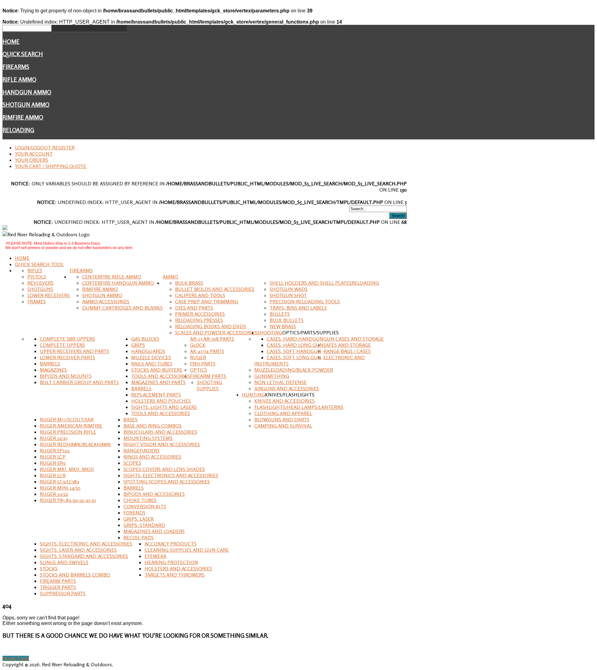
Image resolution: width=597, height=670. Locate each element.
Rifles (34, 270)
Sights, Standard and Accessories (84, 556)
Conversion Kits (144, 506)
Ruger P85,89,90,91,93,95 (68, 500)
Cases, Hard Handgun (295, 339)
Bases (130, 419)
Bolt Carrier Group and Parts (79, 382)
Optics (198, 370)
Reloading (18, 130)
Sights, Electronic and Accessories (86, 544)
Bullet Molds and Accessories (214, 289)
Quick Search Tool (39, 264)
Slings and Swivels (64, 562)
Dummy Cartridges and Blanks (122, 308)
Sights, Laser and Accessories (78, 550)
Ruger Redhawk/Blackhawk (75, 444)
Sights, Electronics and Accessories (170, 475)
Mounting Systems (148, 438)
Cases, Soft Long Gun (294, 357)
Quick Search (22, 54)
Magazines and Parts (158, 382)
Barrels (50, 363)
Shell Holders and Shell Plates (311, 283)
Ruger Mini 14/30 (60, 488)
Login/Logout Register (45, 147)
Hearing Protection (171, 562)
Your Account (34, 154)
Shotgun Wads (289, 289)
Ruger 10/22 (54, 494)
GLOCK (198, 345)
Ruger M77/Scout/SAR (67, 419)
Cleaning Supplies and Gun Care (187, 550)
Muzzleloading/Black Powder (293, 370)
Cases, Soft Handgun (294, 351)
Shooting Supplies (209, 385)
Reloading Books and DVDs (210, 326)
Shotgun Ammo (25, 104)
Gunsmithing (271, 376)
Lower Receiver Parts (67, 357)
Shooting (269, 332)
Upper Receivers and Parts (74, 351)
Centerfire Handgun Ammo (118, 283)
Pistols (36, 277)
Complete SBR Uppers (67, 339)
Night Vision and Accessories (161, 444)
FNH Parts (202, 363)
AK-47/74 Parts (207, 351)
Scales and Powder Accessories (216, 332)
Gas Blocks (145, 339)
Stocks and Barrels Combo (75, 575)
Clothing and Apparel (283, 413)
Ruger (198, 357)
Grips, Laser (138, 519)
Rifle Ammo (19, 79)
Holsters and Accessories (178, 568)
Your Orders (31, 160)
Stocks (49, 568)
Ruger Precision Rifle (68, 432)
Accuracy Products (171, 544)
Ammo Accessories (105, 301)
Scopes (132, 463)
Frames (36, 301)
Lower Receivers (48, 295)
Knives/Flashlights (289, 395)
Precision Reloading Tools (305, 301)
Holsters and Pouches (161, 401)
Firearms (15, 66)
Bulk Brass (189, 283)
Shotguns (40, 289)
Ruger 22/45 (53, 438)
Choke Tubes (139, 500)
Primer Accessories (200, 314)
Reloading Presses (199, 320)
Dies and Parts (194, 308)
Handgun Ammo (26, 92)
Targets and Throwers (175, 575)
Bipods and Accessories (154, 494)
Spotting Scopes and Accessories (166, 481)
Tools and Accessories (160, 376)
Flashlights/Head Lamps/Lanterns (298, 407)
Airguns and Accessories (286, 388)
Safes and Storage (347, 345)
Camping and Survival (283, 426)
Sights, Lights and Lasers (164, 407)
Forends (134, 512)
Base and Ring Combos (152, 426)
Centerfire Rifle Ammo (111, 277)
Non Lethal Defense (280, 382)
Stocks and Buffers (156, 370)
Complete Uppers (62, 345)
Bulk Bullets (286, 320)
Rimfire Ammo (22, 117)
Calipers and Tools (200, 295)
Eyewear (155, 556)
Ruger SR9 (53, 463)
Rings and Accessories (152, 457)
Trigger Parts (58, 587)
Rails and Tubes (151, 363)
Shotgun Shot (288, 295)
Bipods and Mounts (66, 376)
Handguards (148, 351)
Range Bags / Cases (347, 351)
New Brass (283, 326)
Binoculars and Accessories (160, 432)
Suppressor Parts (63, 593)
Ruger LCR (53, 475)
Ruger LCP (53, 457)
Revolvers (40, 283)
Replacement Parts (156, 395)
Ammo (170, 277)
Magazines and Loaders (154, 531)
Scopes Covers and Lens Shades (164, 469)
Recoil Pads (138, 537)
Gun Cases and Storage (353, 339)
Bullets (280, 314)
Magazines (53, 370)
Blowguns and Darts (281, 419)
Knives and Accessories (284, 401)
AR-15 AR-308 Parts (212, 339)
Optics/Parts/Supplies (310, 332)
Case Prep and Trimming (206, 301)
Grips (138, 345)
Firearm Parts (208, 376)
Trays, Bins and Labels (298, 308)
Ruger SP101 (55, 450)
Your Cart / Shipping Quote (50, 166)
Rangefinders (141, 450)
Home (11, 41)
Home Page (15, 658)
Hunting (253, 395)
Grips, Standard (144, 525)
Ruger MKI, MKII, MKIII (67, 469)
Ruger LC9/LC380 (59, 481)
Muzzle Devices (151, 357)
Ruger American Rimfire (71, 426)
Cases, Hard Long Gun (295, 345)
